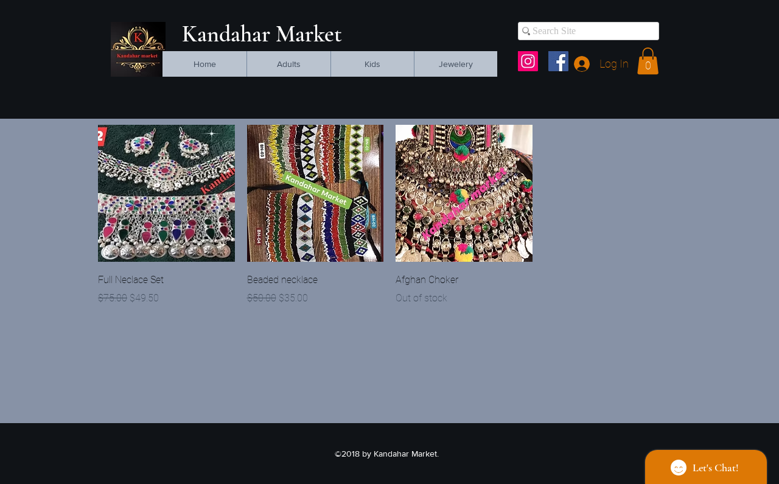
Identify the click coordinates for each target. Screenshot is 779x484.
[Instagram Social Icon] (528, 61)
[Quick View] (166, 193)
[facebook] (558, 61)
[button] (648, 60)
